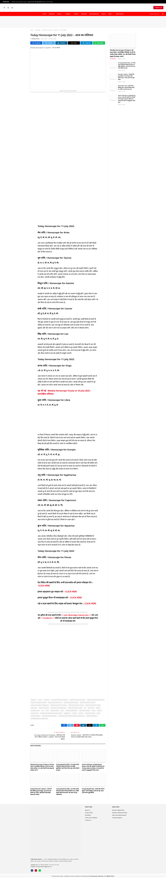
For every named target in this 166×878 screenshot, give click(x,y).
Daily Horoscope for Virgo (93, 705)
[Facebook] (24, 100)
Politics (76, 14)
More (110, 14)
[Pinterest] (24, 112)
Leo (43, 710)
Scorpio (75, 713)
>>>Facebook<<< (47, 618)
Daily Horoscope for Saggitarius (40, 705)
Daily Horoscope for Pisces (87, 702)
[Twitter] (24, 104)
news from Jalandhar (71, 710)
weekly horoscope (92, 716)
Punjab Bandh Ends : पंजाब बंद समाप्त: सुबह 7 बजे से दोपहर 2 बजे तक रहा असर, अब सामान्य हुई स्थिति (93, 791)
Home (44, 14)
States (59, 14)
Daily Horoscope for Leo (55, 702)
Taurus (81, 713)
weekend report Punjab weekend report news (71, 716)
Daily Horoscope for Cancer (77, 700)
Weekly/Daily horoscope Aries (39, 718)
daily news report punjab (75, 708)
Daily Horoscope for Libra (71, 702)
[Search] (162, 14)
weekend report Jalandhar (49, 716)
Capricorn (47, 700)
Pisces (93, 710)
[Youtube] (36, 870)
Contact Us (158, 7)
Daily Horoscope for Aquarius (60, 700)
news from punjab (84, 710)
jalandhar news (35, 710)
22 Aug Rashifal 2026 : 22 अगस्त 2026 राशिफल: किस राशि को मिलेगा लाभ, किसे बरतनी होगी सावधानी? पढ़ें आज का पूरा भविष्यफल (67, 791)
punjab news (34, 713)
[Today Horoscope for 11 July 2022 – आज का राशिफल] (67, 68)
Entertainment (94, 14)
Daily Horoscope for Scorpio (58, 705)
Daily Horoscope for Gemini (38, 702)
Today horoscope (90, 713)
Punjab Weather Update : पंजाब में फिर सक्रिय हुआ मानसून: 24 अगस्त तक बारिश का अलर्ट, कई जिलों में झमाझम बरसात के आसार (41, 791)
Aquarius (33, 700)
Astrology (37, 30)
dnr (85, 708)
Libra (47, 710)
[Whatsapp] (39, 870)
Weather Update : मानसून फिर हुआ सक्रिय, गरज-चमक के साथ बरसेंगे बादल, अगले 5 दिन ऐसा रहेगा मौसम (126, 76)
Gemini (98, 708)
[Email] (24, 116)
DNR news (91, 708)
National (51, 14)
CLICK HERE (44, 585)
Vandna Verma (35, 39)
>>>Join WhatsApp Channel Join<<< (76, 615)
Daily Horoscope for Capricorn (95, 700)
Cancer (40, 700)
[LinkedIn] (24, 108)
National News (55, 710)
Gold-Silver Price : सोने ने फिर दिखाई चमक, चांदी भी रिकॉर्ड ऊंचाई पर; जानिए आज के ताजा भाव (126, 87)
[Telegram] (24, 120)
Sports (104, 14)
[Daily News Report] (83, 7)
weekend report (35, 716)
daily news (34, 708)
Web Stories (119, 14)
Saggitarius (67, 713)
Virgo (98, 713)
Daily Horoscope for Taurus (76, 705)
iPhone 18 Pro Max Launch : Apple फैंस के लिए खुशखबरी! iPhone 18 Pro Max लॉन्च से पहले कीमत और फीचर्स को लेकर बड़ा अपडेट (33, 2)
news (62, 710)
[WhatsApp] (24, 124)
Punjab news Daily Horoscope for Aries (51, 713)
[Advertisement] (83, 22)
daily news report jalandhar (58, 708)
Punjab (68, 14)
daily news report (44, 708)
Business (84, 14)
